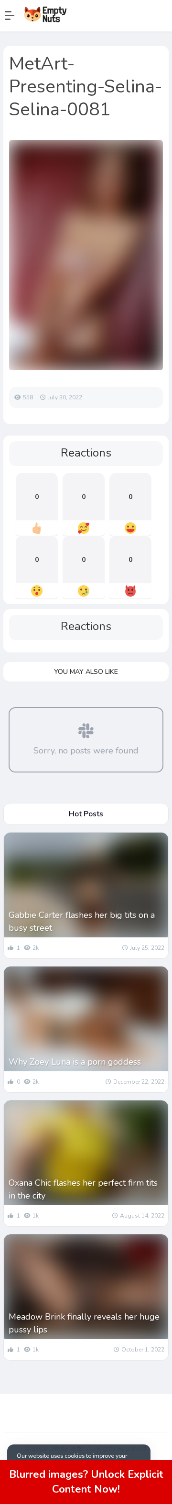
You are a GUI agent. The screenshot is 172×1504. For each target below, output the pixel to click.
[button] (14, 15)
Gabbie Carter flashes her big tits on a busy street (82, 921)
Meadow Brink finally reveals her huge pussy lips (84, 1323)
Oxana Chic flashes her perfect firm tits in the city (83, 1189)
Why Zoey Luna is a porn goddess (75, 1061)
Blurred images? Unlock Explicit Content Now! (86, 1481)
